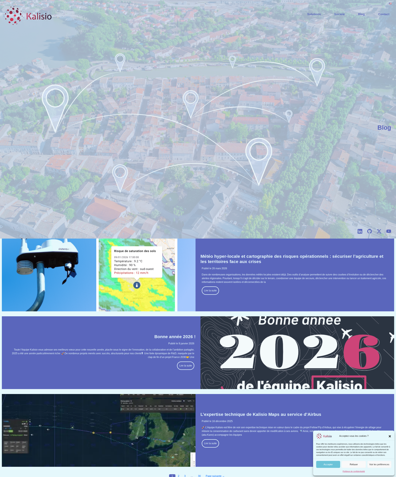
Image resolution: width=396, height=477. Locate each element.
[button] (389, 436)
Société (339, 14)
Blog (361, 14)
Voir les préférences (379, 464)
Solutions (314, 14)
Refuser (354, 464)
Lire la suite (210, 290)
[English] (390, 3)
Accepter (328, 464)
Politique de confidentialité (354, 471)
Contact (383, 14)
